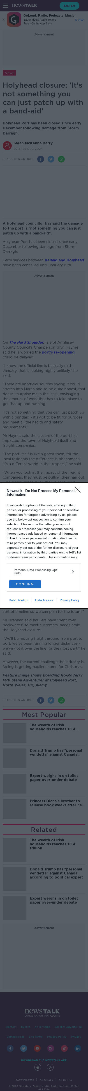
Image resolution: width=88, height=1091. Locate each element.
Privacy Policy (69, 600)
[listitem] (44, 571)
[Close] (79, 491)
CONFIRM (25, 584)
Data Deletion (18, 600)
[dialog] (44, 545)
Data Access (44, 600)
